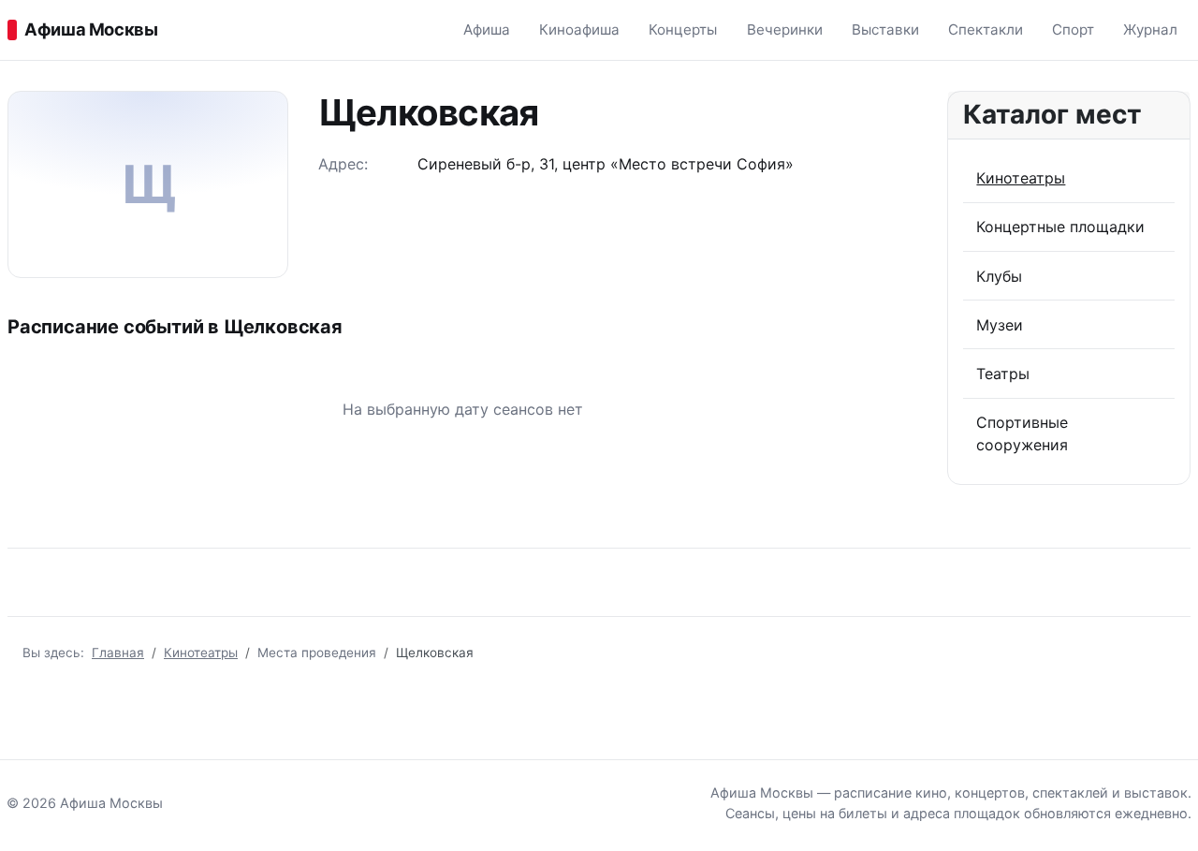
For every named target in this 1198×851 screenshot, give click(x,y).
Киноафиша (579, 29)
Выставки (885, 29)
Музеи (999, 324)
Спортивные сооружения (1022, 433)
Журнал (1150, 29)
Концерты (683, 29)
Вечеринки (785, 29)
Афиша (486, 29)
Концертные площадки (1060, 226)
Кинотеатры (1020, 178)
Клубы (999, 276)
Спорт (1073, 29)
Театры (1003, 373)
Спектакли (985, 29)
